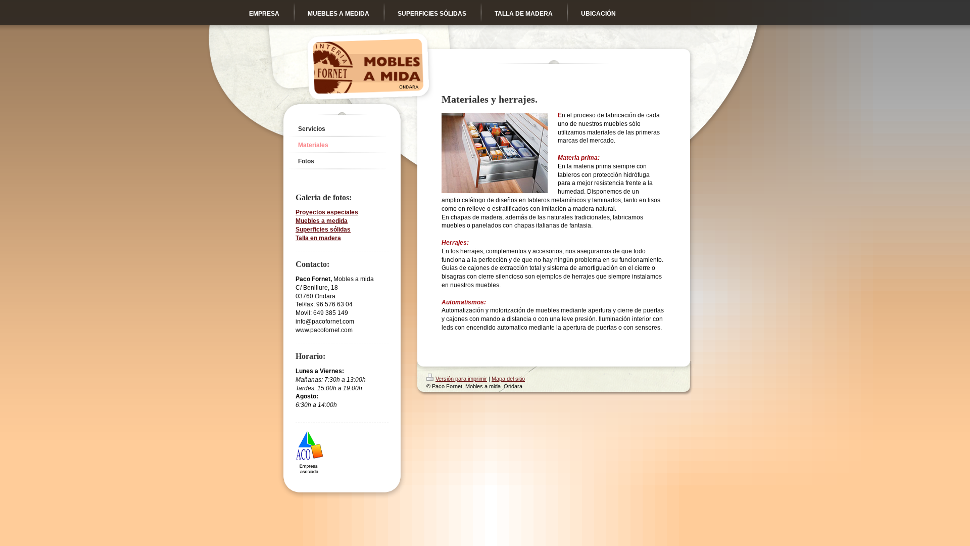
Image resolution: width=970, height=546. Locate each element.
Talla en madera (318, 238)
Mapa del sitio (508, 379)
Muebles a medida (322, 220)
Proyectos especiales (327, 212)
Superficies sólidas (323, 229)
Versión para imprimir (461, 379)
